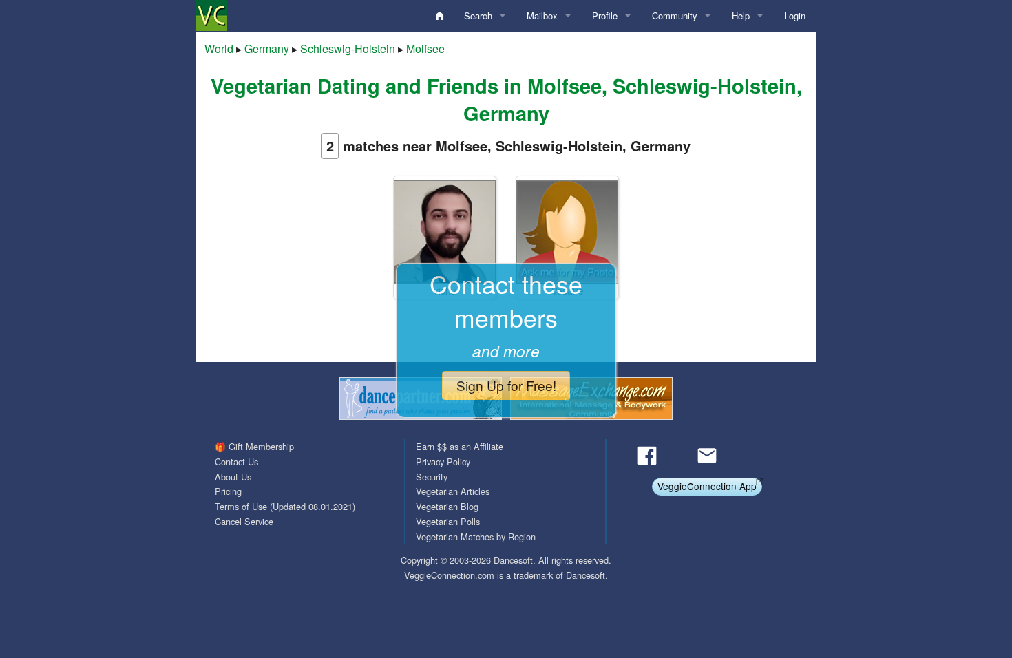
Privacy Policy (443, 461)
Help (741, 15)
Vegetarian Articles (452, 491)
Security (431, 476)
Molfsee (425, 48)
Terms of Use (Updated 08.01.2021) (285, 506)
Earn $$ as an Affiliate (459, 446)
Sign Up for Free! (506, 385)
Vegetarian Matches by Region (476, 536)
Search (478, 15)
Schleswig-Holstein (347, 48)
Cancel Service (244, 521)
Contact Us (236, 461)
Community (674, 15)
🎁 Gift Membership (254, 446)
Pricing (228, 491)
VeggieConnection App (707, 486)
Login (794, 15)
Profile (605, 15)
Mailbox (542, 15)
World (218, 48)
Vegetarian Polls (448, 521)
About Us (233, 476)
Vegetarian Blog (447, 506)
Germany (266, 48)
